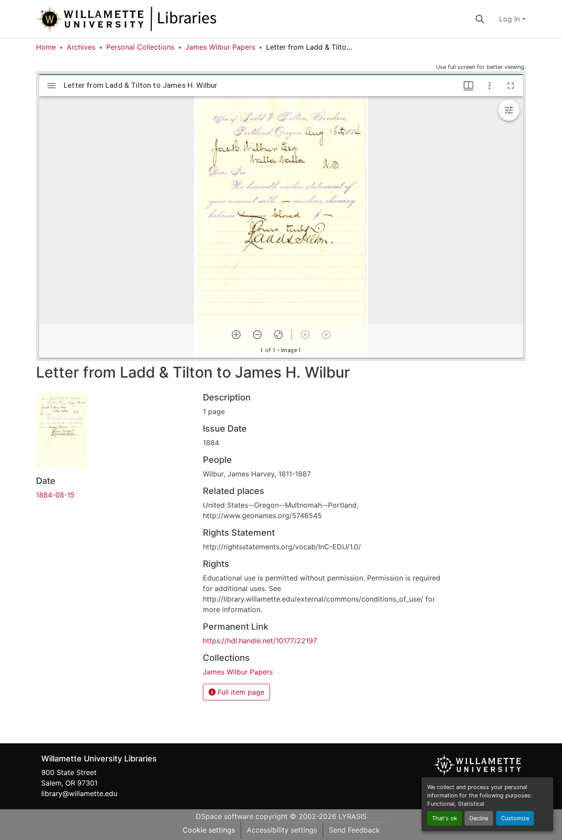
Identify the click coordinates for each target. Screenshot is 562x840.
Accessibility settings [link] (282, 830)
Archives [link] (81, 47)
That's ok (444, 818)
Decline (478, 818)
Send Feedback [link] (354, 830)
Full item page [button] (240, 692)
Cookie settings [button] (209, 830)
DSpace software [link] (224, 816)
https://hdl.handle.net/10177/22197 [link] (260, 640)
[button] (155, 19)
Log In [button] (510, 18)
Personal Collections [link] (140, 47)
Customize (515, 818)
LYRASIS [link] (353, 816)
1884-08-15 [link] (55, 494)
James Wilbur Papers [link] (220, 47)
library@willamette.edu (79, 793)
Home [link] (46, 47)
